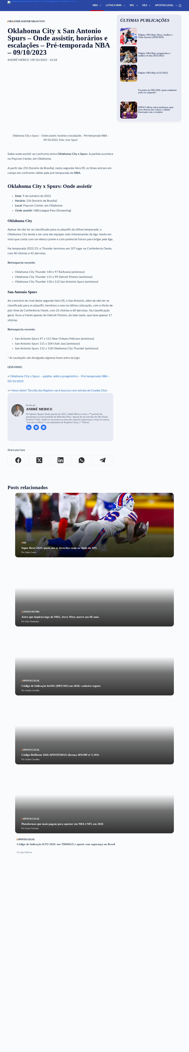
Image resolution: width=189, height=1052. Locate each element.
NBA (95, 5)
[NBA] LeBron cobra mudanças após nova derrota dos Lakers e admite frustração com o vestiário (155, 109)
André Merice (39, 409)
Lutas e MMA (114, 5)
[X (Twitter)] (39, 460)
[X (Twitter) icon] (36, 427)
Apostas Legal (164, 5)
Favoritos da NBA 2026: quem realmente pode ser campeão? (157, 91)
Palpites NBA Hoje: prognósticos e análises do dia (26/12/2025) (154, 54)
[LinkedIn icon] (29, 427)
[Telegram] (102, 460)
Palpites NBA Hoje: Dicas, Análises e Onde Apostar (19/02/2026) (155, 36)
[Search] (180, 5)
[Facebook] (18, 460)
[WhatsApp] (81, 460)
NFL (132, 5)
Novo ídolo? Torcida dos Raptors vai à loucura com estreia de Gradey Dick (59, 390)
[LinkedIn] (60, 460)
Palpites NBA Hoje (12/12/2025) (153, 73)
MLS (144, 5)
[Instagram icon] (43, 427)
